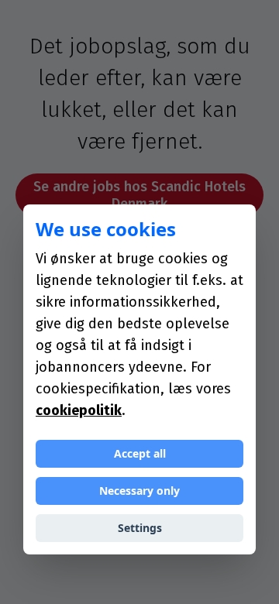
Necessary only (139, 490)
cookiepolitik (79, 410)
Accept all (140, 453)
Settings (140, 527)
